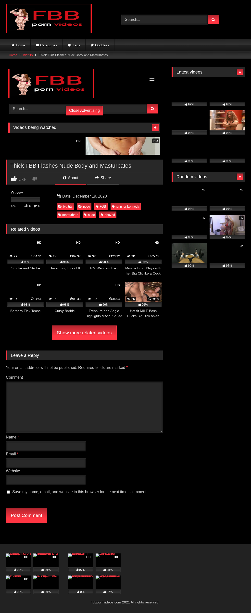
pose (86, 206)
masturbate (70, 215)
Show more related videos (84, 332)
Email (12, 454)
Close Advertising (84, 110)
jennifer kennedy (127, 206)
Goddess (102, 45)
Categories (48, 45)
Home (20, 45)
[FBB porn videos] (56, 19)
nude (91, 215)
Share (105, 178)
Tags (76, 45)
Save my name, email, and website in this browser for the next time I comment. (79, 492)
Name (12, 437)
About (72, 178)
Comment (14, 377)
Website (13, 471)
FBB (103, 206)
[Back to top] (235, 598)
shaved (110, 215)
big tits (28, 55)
